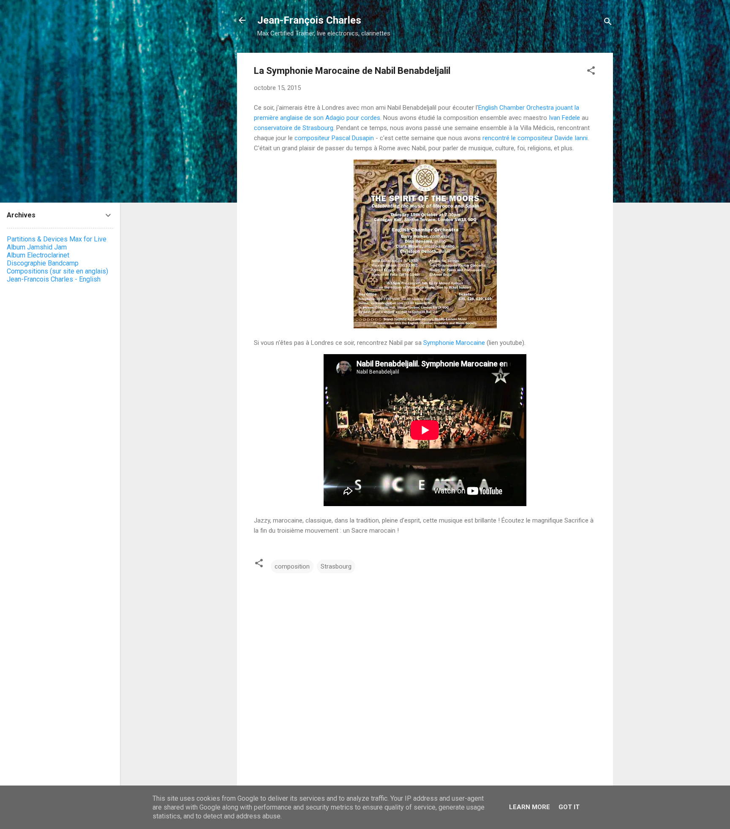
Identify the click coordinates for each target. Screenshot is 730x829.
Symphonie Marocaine (454, 343)
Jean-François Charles (309, 20)
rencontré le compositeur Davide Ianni (535, 138)
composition (292, 566)
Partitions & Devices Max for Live (56, 239)
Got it (569, 807)
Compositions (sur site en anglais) (57, 271)
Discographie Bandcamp (43, 263)
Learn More (529, 807)
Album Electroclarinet (38, 255)
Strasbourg (336, 566)
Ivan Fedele (564, 118)
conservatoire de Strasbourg (293, 128)
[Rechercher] (608, 23)
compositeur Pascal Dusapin (334, 138)
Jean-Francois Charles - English (54, 279)
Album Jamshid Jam (37, 247)
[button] (591, 72)
